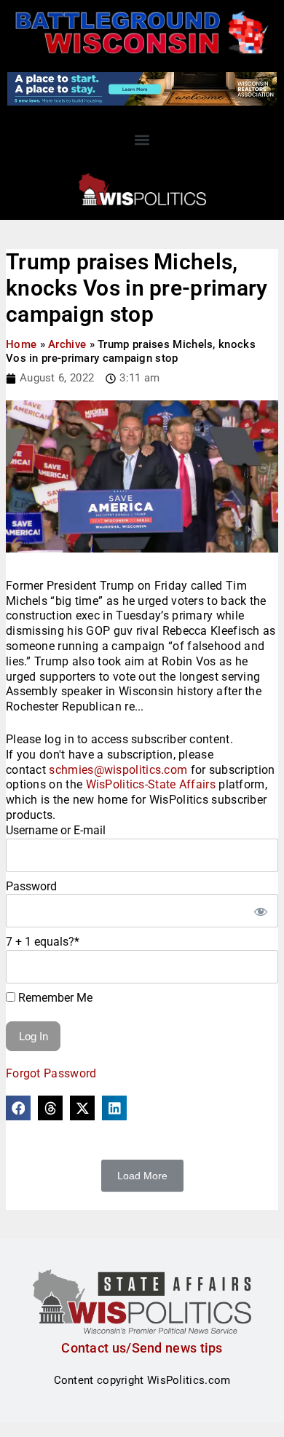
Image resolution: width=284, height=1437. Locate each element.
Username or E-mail (56, 830)
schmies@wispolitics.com (118, 770)
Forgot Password (51, 1073)
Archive (67, 344)
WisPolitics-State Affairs (151, 784)
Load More (142, 1175)
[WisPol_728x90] (142, 88)
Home (21, 344)
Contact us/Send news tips (142, 1347)
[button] (142, 139)
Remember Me (53, 998)
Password (31, 886)
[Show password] (260, 910)
